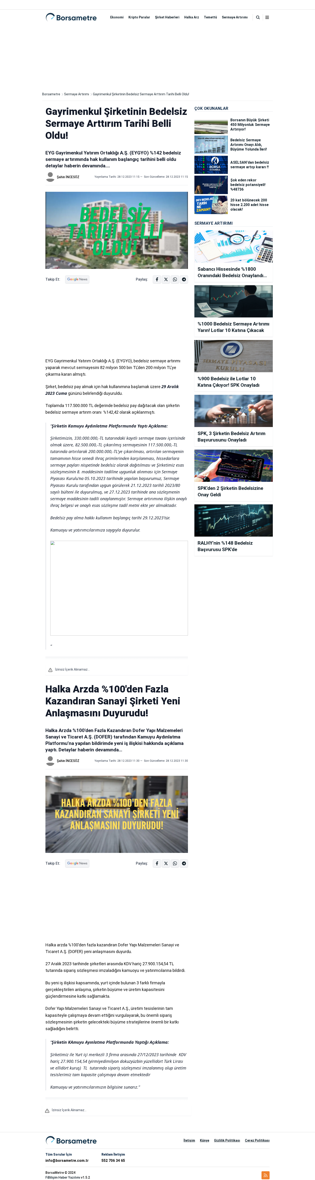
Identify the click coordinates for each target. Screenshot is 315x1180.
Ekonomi (117, 17)
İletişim (189, 1140)
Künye (204, 1140)
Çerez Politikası (257, 1140)
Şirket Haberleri (167, 17)
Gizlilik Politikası (227, 1140)
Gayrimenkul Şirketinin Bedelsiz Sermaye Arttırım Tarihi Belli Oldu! (141, 94)
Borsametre (51, 94)
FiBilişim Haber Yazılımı (62, 1177)
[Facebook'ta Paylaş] (157, 279)
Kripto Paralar (139, 17)
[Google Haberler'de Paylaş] (77, 279)
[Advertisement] (157, 57)
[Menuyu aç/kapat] (267, 17)
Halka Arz (191, 17)
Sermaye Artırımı (235, 17)
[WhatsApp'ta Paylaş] (184, 279)
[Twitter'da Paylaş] (166, 279)
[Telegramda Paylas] (175, 279)
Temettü (210, 17)
